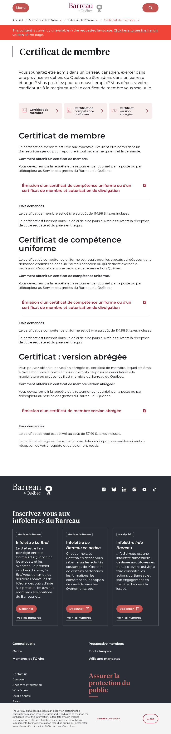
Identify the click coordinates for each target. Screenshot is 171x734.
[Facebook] (104, 490)
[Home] (85, 8)
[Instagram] (134, 490)
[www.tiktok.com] (155, 490)
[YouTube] (144, 490)
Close (150, 718)
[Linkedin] (124, 490)
